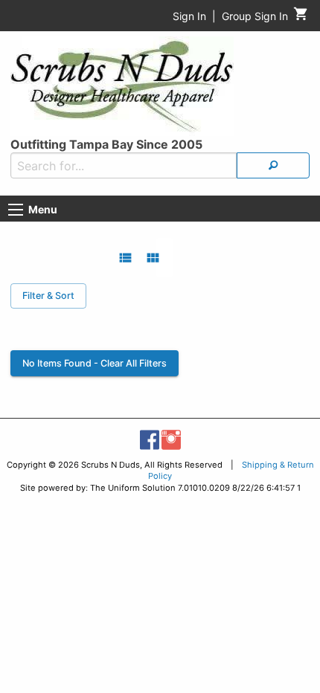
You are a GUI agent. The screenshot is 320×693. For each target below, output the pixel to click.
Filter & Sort (48, 295)
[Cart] (301, 17)
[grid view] (153, 257)
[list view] (125, 257)
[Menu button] (15, 210)
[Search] (273, 165)
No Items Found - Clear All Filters (94, 363)
